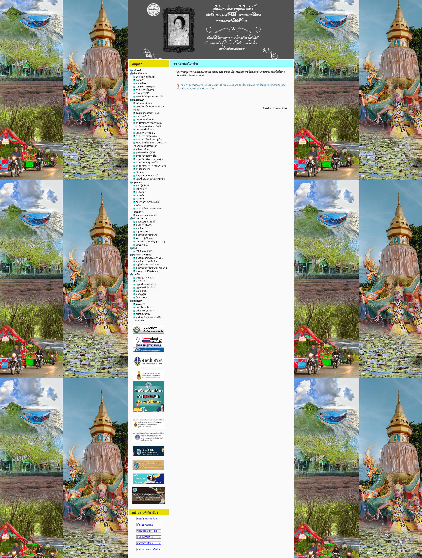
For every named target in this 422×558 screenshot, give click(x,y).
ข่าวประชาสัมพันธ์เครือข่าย (149, 257)
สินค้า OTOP (142, 93)
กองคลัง (139, 195)
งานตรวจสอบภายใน (146, 155)
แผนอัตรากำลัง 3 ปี (145, 132)
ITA (135, 248)
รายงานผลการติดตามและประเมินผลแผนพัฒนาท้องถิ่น (148, 124)
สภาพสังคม (141, 83)
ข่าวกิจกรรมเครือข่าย (146, 261)
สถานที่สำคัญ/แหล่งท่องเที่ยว (150, 96)
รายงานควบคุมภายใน (146, 162)
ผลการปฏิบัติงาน (144, 238)
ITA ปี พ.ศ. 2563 (143, 251)
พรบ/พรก (140, 280)
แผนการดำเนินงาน (145, 129)
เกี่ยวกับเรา (138, 99)
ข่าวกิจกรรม (141, 228)
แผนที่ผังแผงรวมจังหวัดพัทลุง (150, 178)
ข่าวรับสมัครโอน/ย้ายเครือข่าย (151, 267)
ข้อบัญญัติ (140, 294)
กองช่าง (139, 198)
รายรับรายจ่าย (143, 168)
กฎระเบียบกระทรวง (145, 284)
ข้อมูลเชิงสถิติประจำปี (146, 175)
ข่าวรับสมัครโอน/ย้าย (146, 234)
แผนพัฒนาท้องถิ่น (144, 119)
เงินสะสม (140, 172)
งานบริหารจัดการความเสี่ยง (149, 159)
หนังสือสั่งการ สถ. (144, 277)
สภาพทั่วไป (141, 80)
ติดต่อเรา (138, 300)
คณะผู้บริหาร (142, 185)
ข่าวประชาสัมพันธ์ (145, 221)
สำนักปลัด (140, 192)
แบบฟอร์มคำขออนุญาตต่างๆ (150, 241)
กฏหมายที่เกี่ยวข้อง (145, 287)
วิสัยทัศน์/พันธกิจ (143, 103)
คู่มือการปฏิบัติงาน (144, 310)
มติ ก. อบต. (141, 290)
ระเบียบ (137, 274)
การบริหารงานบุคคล (146, 136)
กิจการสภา (141, 297)
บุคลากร (137, 182)
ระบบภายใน (141, 244)
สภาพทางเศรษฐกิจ (145, 86)
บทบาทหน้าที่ (142, 116)
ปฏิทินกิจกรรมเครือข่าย (147, 264)
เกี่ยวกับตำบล (140, 73)
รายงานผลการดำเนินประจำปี (150, 165)
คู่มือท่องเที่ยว (142, 149)
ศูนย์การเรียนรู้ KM (145, 152)
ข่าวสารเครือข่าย (142, 254)
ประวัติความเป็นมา (145, 76)
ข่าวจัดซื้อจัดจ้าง (143, 224)
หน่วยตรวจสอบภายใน (146, 215)
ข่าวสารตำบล (140, 218)
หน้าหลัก (137, 70)
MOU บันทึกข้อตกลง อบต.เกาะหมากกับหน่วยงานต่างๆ (150, 144)
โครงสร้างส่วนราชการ (147, 112)
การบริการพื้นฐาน (144, 89)
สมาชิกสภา (141, 188)
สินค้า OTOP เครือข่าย (147, 271)
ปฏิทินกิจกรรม (142, 231)
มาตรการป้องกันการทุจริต (148, 139)
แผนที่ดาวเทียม (143, 307)
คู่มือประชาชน (143, 313)
